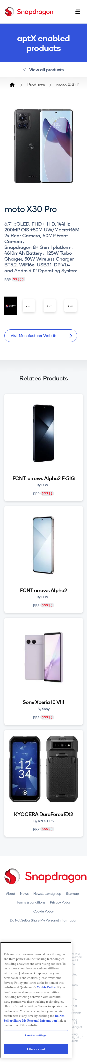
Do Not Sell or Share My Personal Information (43, 920)
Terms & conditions (31, 902)
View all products (46, 69)
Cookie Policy (43, 911)
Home (12, 85)
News (24, 893)
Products (36, 85)
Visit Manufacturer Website (34, 335)
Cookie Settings (36, 1035)
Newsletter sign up (47, 893)
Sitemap (72, 893)
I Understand (36, 1049)
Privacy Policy (60, 902)
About (10, 893)
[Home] (29, 11)
